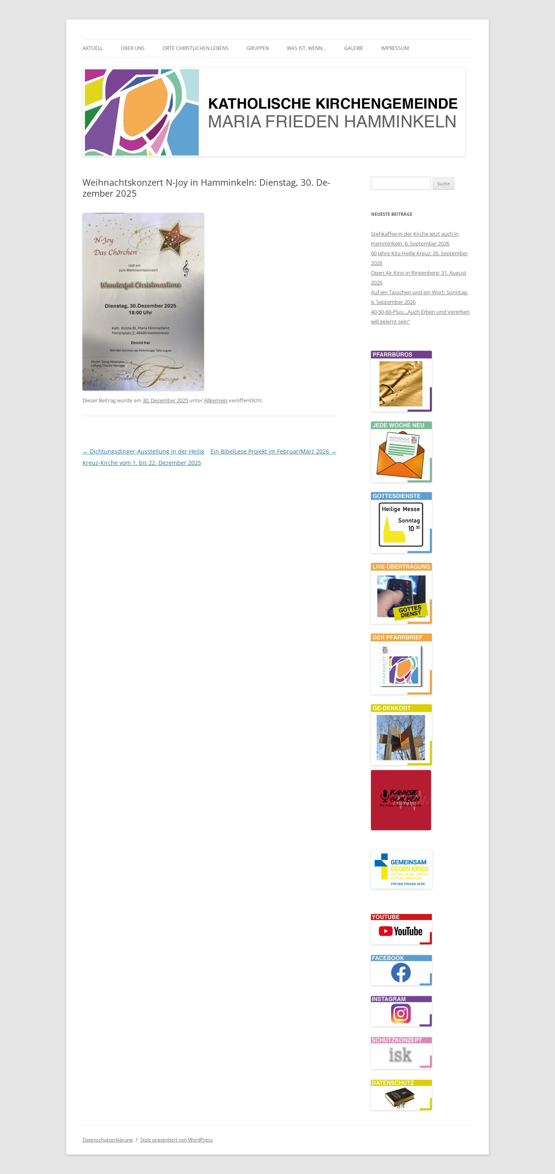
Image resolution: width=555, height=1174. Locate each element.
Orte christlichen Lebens (196, 48)
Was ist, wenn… (306, 48)
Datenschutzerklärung (107, 1139)
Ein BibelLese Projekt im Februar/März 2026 (273, 451)
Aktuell (92, 48)
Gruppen (258, 48)
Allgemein (216, 400)
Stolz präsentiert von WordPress (176, 1139)
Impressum (395, 48)
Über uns (133, 48)
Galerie (353, 48)
